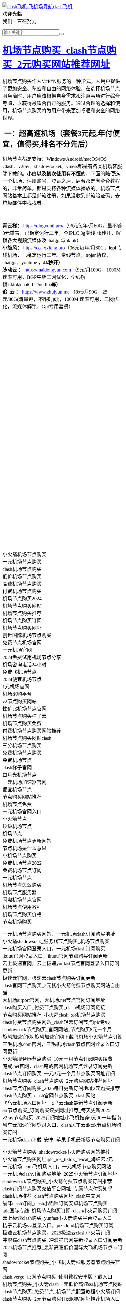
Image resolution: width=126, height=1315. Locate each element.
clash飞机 (62, 6)
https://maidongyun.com (47, 269)
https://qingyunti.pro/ (43, 225)
